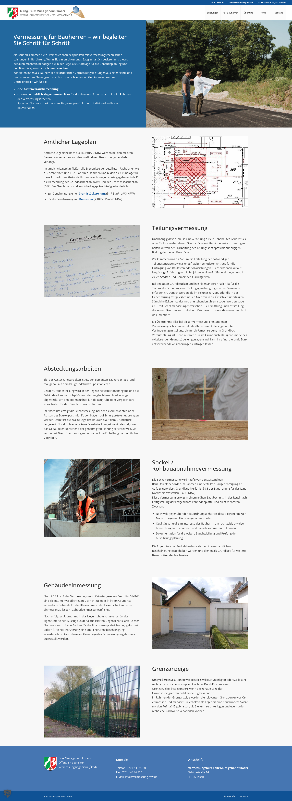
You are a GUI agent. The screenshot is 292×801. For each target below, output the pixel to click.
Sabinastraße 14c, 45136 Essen (272, 2)
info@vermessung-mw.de (241, 2)
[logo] (46, 12)
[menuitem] (213, 12)
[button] (7, 793)
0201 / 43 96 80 (217, 2)
